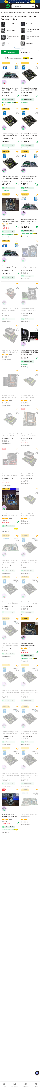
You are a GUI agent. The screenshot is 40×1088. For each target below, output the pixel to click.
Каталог (4, 1086)
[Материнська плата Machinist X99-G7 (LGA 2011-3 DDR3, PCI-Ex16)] (29, 293)
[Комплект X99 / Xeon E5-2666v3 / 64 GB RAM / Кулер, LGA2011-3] (10, 293)
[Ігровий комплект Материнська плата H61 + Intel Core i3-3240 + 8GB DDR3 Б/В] (29, 628)
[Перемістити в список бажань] (17, 63)
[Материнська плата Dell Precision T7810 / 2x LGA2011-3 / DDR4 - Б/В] (10, 545)
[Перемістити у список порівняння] (17, 67)
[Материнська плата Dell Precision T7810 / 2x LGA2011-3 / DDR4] (29, 800)
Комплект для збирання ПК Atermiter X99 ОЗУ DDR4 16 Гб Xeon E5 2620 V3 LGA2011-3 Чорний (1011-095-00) (29, 435)
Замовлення (14, 1086)
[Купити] (17, 96)
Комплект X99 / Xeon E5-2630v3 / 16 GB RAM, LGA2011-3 (29, 515)
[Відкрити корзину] (37, 6)
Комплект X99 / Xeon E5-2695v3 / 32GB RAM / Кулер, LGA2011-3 (29, 475)
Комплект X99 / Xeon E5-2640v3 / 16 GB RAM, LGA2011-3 (29, 397)
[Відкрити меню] (3, 6)
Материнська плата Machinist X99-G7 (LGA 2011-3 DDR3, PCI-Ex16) (28, 310)
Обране (36, 1086)
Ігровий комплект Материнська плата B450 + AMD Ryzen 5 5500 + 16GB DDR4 (10, 816)
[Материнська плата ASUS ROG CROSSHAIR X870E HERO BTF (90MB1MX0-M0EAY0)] (29, 335)
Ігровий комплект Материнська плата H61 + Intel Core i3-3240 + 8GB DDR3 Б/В (29, 645)
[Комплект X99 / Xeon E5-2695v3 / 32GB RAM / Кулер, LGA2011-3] (29, 459)
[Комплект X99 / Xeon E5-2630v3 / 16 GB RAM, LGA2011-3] (29, 499)
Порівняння (26, 1086)
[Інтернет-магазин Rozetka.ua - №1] (8, 6)
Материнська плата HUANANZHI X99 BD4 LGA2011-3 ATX (9, 397)
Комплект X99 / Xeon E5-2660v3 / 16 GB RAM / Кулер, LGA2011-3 (10, 435)
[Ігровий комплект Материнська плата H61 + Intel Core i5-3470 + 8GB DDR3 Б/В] (10, 499)
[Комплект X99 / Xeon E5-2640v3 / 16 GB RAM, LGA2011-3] (29, 381)
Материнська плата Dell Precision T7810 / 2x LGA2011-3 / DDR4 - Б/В (9, 562)
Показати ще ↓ (20, 48)
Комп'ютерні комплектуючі (16, 12)
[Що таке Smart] (31, 58)
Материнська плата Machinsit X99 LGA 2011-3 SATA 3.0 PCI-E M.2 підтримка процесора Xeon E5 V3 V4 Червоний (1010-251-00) (10, 475)
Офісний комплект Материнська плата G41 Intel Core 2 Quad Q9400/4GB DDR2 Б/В (9, 220)
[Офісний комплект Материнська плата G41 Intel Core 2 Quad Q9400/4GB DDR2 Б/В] (10, 204)
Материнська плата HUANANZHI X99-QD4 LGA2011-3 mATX (28, 267)
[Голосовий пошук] (33, 6)
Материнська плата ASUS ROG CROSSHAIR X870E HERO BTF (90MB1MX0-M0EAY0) (29, 351)
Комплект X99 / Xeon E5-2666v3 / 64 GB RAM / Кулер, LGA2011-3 (10, 310)
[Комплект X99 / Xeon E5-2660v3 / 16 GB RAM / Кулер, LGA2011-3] (10, 419)
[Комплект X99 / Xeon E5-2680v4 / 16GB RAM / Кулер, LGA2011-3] (10, 335)
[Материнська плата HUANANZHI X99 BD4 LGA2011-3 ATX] (10, 381)
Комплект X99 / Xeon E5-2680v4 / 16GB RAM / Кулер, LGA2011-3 (10, 351)
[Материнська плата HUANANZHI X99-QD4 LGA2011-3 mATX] (29, 251)
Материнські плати (33, 12)
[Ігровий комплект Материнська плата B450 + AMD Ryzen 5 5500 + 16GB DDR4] (10, 800)
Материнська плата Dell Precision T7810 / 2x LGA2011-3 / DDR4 (29, 816)
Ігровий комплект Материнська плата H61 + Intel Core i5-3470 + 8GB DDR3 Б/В (10, 515)
